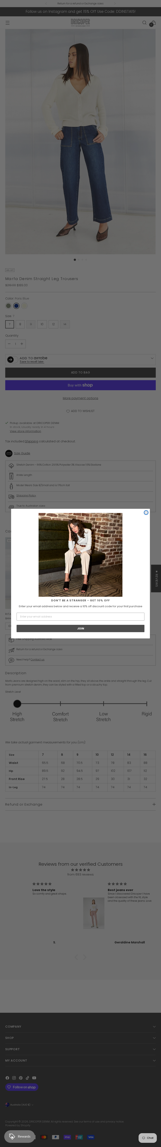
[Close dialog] (146, 512)
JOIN (80, 628)
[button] (80, 555)
